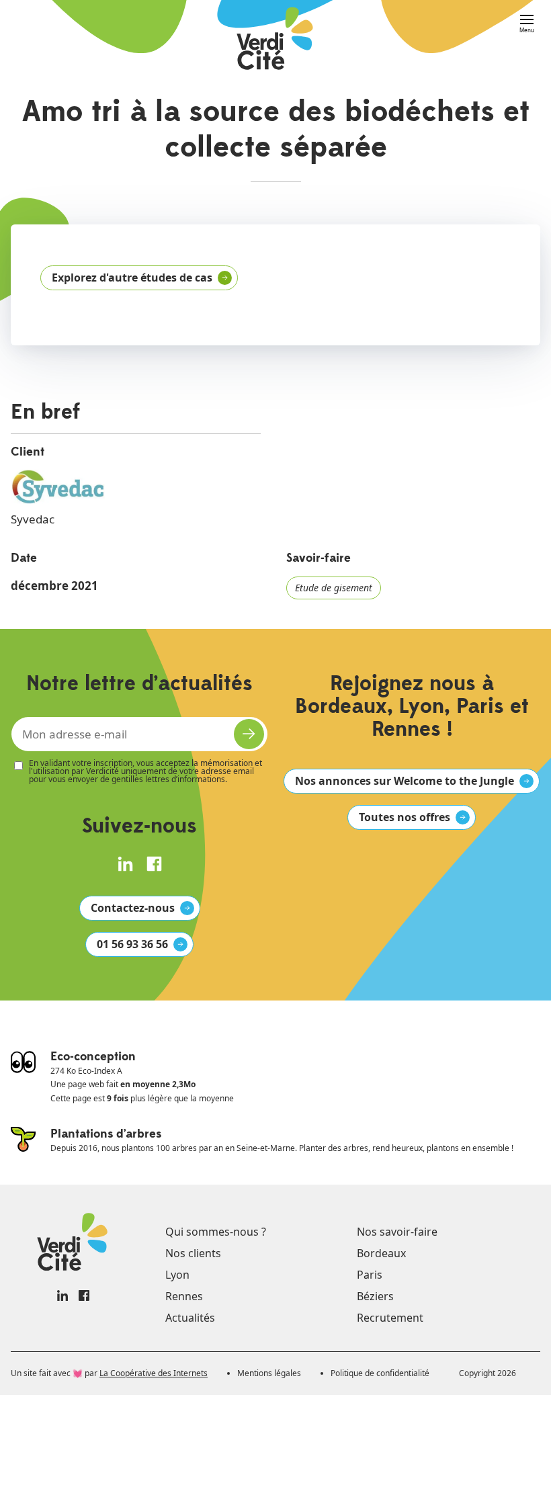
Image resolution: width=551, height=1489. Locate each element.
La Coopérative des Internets (153, 1373)
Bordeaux (381, 1253)
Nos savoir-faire (397, 1231)
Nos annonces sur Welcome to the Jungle (404, 780)
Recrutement (390, 1317)
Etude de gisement (333, 587)
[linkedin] (125, 863)
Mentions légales (269, 1373)
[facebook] (154, 863)
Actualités (190, 1317)
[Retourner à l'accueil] (276, 40)
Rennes (184, 1296)
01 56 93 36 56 (132, 944)
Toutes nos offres (404, 817)
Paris (369, 1274)
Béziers (375, 1296)
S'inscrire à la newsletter (249, 734)
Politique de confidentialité (380, 1373)
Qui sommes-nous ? (215, 1231)
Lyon (177, 1274)
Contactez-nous (133, 907)
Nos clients (193, 1253)
